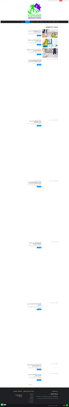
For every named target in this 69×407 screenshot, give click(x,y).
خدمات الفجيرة (31, 397)
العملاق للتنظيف (54, 396)
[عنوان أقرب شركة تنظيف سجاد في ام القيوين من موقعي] (50, 377)
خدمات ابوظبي (31, 393)
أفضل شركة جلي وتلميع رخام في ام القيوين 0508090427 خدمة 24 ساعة (35, 60)
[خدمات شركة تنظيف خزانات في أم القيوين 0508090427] (50, 150)
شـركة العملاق (54, 394)
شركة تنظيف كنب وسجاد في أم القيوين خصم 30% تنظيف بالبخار (34, 50)
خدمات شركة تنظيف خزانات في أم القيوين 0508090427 (35, 121)
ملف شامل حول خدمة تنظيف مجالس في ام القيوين (34, 304)
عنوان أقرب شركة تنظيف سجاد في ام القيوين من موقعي (34, 375)
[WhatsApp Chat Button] (2, 404)
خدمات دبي (32, 399)
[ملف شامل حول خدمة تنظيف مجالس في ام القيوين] (50, 332)
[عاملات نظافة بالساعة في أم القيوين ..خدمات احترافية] (50, 43)
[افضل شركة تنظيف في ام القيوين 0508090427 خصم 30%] (50, 271)
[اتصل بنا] (67, 405)
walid (40, 302)
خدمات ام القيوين (31, 398)
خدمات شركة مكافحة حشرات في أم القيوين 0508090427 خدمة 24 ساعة (34, 182)
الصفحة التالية (30, 384)
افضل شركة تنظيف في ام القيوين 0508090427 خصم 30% (35, 243)
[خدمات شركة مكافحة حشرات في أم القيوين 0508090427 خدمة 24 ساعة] (50, 210)
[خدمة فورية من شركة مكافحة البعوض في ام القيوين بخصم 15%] (50, 367)
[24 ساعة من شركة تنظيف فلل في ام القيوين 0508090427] (50, 33)
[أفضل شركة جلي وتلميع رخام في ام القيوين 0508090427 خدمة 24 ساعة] (50, 89)
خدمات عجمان (31, 402)
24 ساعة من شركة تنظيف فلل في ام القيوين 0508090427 (34, 31)
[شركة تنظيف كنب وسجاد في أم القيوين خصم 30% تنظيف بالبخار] (50, 53)
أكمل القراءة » (39, 35)
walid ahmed (39, 29)
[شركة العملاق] (34, 11)
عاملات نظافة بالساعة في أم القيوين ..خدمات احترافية (34, 40)
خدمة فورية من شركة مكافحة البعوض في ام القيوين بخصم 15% (34, 365)
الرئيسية (56, 24)
